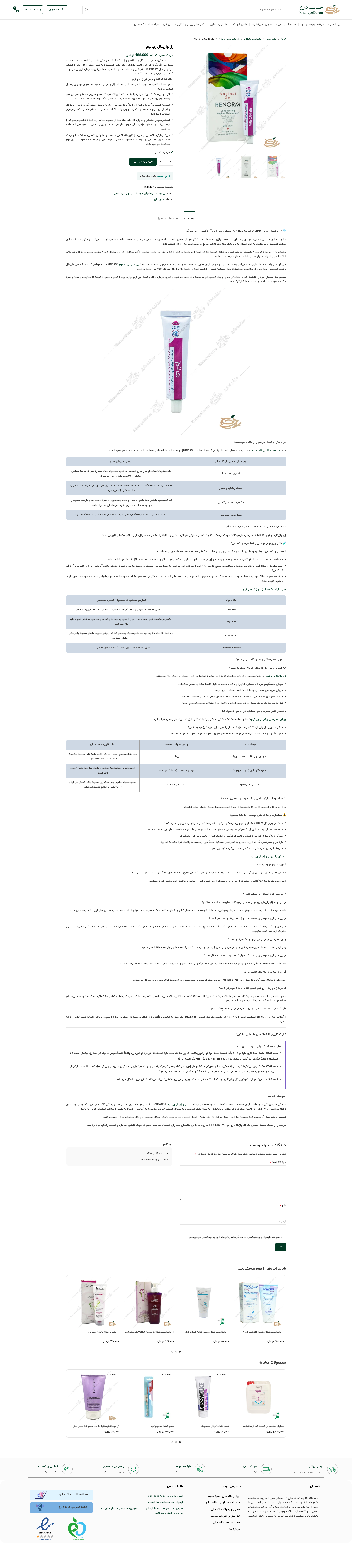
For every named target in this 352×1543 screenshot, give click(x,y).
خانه (283, 39)
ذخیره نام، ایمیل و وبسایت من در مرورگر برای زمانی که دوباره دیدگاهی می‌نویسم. (235, 1237)
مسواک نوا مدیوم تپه (162, 1426)
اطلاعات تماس (175, 1486)
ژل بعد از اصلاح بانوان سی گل (103, 1332)
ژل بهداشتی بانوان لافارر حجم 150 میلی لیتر (96, 1426)
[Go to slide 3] (172, 1352)
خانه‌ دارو (315, 1486)
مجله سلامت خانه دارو (73, 1494)
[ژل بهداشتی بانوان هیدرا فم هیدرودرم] (258, 1303)
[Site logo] (319, 10)
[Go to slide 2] (176, 1352)
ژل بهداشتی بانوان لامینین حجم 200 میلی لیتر (149, 1332)
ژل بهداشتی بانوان (229, 39)
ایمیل (281, 1221)
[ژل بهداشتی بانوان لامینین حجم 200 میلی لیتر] (148, 1303)
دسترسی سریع (231, 1486)
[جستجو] (86, 10)
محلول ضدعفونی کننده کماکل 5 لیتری (263, 1426)
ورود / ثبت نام (33, 10)
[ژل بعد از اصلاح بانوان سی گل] (93, 1303)
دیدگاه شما (278, 1162)
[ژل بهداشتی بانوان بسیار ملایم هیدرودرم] (203, 1303)
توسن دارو (159, 199)
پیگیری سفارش (57, 10)
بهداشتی (271, 39)
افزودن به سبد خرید (143, 161)
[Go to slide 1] (180, 1352)
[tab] (189, 216)
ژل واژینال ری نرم (128, 265)
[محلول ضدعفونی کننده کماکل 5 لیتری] (258, 1397)
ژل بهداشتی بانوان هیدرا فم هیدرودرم (263, 1332)
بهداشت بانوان (252, 39)
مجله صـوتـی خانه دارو (73, 1507)
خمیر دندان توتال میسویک (215, 1426)
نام (283, 1205)
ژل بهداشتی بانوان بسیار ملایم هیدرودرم (207, 1332)
